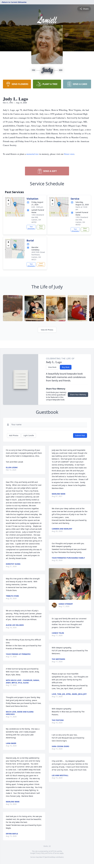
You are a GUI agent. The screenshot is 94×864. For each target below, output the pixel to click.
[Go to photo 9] (74, 597)
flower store (69, 153)
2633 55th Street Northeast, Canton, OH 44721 (38, 256)
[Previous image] (51, 583)
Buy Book (65, 367)
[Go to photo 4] (66, 597)
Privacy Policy (40, 853)
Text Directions (31, 227)
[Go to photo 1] (62, 597)
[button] (14, 204)
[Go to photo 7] (71, 597)
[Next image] (88, 583)
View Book (52, 367)
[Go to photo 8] (72, 597)
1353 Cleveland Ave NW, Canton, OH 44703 (37, 218)
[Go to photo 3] (65, 597)
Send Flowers (40, 264)
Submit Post (80, 435)
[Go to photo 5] (68, 597)
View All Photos (47, 330)
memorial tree (32, 153)
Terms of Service (53, 853)
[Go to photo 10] (75, 597)
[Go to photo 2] (63, 597)
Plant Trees (41, 227)
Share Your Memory (78, 394)
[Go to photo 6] (69, 597)
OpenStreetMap (49, 857)
